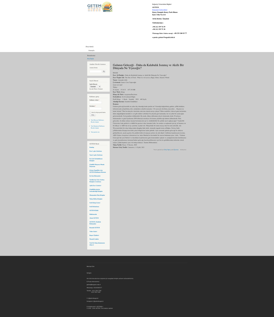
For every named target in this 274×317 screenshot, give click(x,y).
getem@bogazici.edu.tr (166, 37)
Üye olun (176, 149)
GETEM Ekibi (93, 210)
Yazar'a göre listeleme (96, 155)
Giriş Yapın (167, 149)
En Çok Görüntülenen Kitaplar (95, 160)
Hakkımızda (93, 214)
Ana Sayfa (90, 59)
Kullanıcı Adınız (94, 100)
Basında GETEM (94, 228)
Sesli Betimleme (94, 206)
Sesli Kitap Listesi (94, 203)
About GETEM (94, 218)
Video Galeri (93, 231)
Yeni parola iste (95, 132)
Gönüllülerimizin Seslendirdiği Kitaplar (96, 190)
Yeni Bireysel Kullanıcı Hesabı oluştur (97, 121)
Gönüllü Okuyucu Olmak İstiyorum (96, 165)
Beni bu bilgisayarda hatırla (98, 112)
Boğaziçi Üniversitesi (159, 9)
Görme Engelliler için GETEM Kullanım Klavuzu (97, 171)
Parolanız (92, 106)
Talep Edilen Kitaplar (95, 199)
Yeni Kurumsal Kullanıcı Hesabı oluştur (98, 127)
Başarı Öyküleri (94, 235)
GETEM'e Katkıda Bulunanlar (95, 223)
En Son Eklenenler (95, 176)
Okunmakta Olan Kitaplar (97, 195)
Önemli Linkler (94, 239)
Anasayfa (91, 50)
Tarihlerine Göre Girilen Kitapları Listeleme (96, 181)
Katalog (91, 147)
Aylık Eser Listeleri (95, 185)
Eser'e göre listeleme (95, 151)
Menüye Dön (90, 266)
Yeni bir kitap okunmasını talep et (97, 244)
